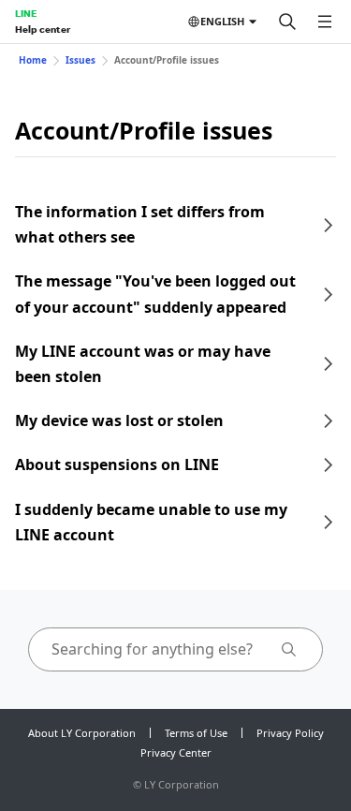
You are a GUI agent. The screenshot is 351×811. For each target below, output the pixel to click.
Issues (80, 59)
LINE (26, 13)
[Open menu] (325, 21)
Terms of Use (196, 733)
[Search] (287, 21)
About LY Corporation (82, 733)
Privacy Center (176, 752)
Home (33, 59)
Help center (42, 29)
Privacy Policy (290, 733)
